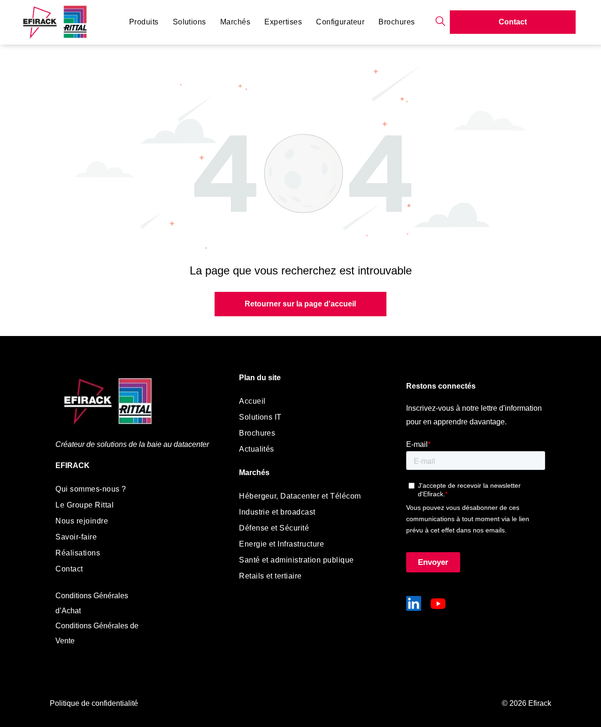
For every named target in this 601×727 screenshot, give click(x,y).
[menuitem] (144, 22)
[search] (440, 22)
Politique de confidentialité (94, 703)
